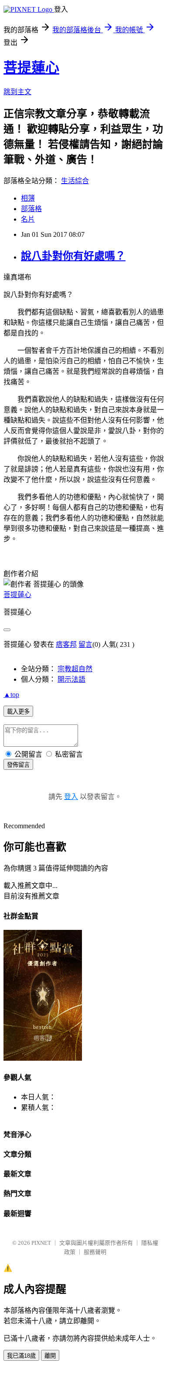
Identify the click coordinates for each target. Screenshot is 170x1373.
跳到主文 (17, 92)
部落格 (31, 208)
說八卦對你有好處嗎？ (73, 256)
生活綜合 (75, 180)
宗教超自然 (75, 669)
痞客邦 (66, 644)
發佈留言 (18, 765)
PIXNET (41, 1243)
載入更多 (18, 711)
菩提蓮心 (31, 67)
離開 (50, 1356)
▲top (11, 694)
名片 (28, 219)
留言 (85, 644)
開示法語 (71, 679)
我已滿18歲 (21, 1356)
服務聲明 (95, 1252)
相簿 (28, 198)
